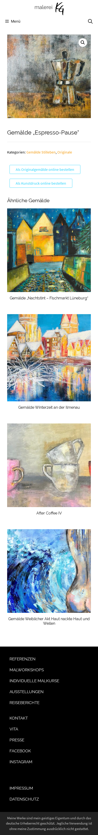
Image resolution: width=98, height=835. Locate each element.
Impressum (21, 788)
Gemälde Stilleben (41, 152)
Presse (17, 740)
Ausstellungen (27, 691)
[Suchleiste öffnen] (90, 21)
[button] (82, 42)
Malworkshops (27, 669)
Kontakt (19, 718)
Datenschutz (24, 799)
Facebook (20, 751)
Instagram (21, 761)
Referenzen (22, 659)
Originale (64, 152)
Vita (14, 729)
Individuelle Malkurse (34, 680)
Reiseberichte (24, 702)
